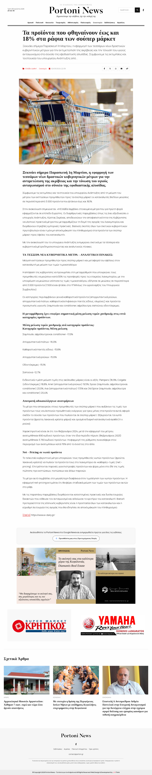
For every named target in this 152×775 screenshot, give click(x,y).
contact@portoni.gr (76, 754)
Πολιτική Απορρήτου (79, 749)
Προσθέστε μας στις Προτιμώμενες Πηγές (76, 538)
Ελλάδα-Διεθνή (31, 68)
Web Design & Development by (105, 772)
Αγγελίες (67, 749)
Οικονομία (43, 68)
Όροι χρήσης (94, 749)
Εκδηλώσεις (58, 749)
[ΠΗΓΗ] (27, 515)
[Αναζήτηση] (137, 9)
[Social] (143, 10)
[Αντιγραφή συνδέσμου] (127, 68)
